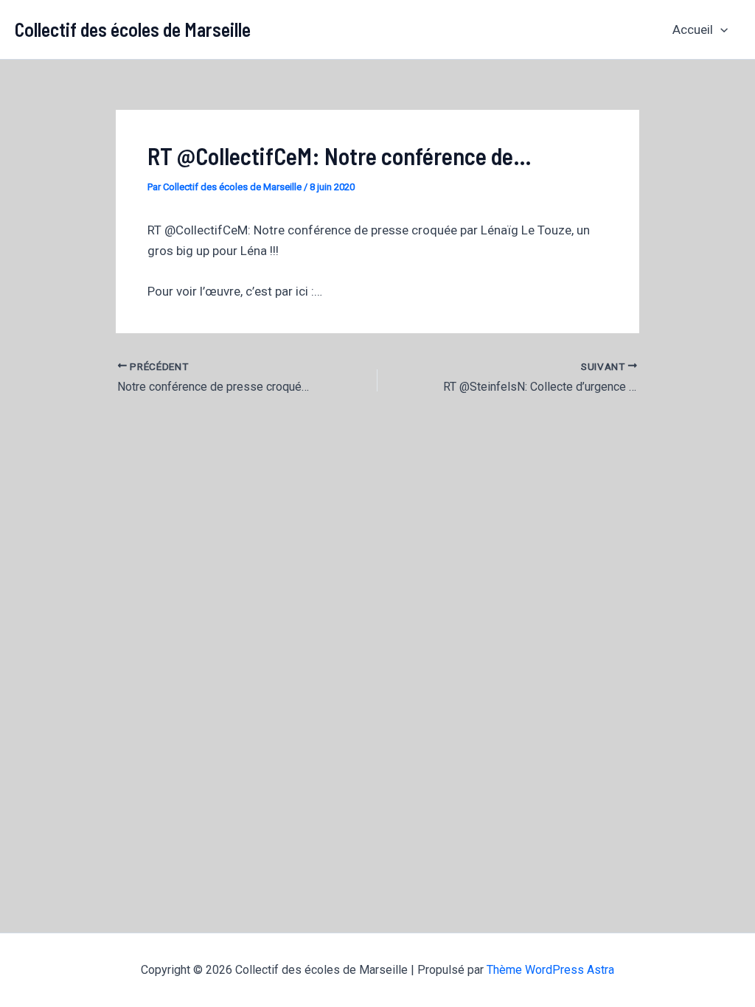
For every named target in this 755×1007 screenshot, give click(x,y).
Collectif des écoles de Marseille (133, 29)
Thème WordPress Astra (550, 970)
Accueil (692, 29)
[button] (720, 29)
